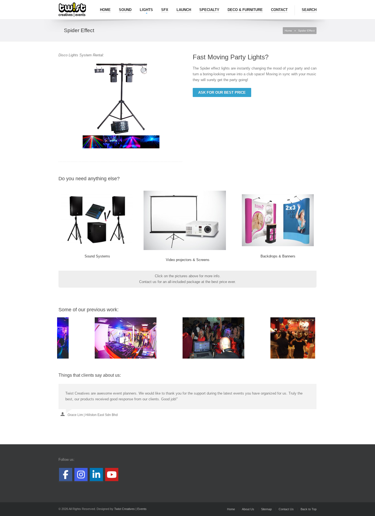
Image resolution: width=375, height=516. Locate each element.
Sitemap (266, 509)
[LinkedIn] (96, 474)
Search (309, 10)
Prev (65, 338)
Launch (184, 10)
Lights (146, 10)
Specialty (209, 10)
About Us (248, 509)
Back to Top (309, 509)
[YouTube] (111, 474)
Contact (279, 10)
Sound (125, 10)
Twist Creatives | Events (130, 509)
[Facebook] (65, 474)
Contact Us (286, 509)
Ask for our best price (222, 92)
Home (105, 10)
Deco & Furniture (245, 10)
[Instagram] (81, 474)
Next (309, 338)
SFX (164, 10)
